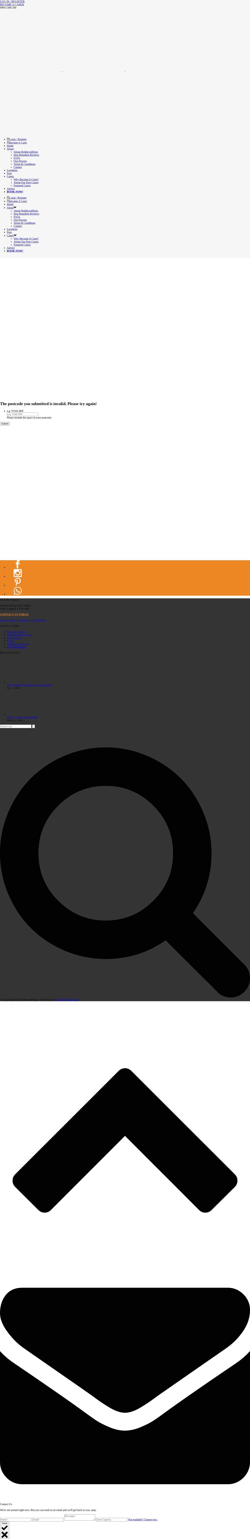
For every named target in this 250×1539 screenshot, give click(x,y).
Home (10, 145)
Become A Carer (18, 142)
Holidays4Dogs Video (20, 634)
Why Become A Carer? (26, 179)
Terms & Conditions (24, 164)
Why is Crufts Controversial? (22, 717)
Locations (12, 170)
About (10, 148)
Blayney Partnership (67, 999)
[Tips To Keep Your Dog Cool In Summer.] (19, 681)
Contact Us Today (14, 614)
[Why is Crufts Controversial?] (19, 714)
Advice (11, 188)
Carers (10, 176)
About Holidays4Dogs (26, 151)
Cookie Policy (38, 620)
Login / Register (18, 139)
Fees (9, 173)
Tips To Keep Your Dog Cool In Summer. (29, 684)
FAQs (17, 158)
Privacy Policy (8, 620)
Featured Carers (22, 185)
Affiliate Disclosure (18, 644)
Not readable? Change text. (142, 1519)
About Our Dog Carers (26, 182)
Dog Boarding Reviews (26, 154)
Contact (18, 167)
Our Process (20, 161)
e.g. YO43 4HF (15, 411)
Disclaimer (23, 620)
